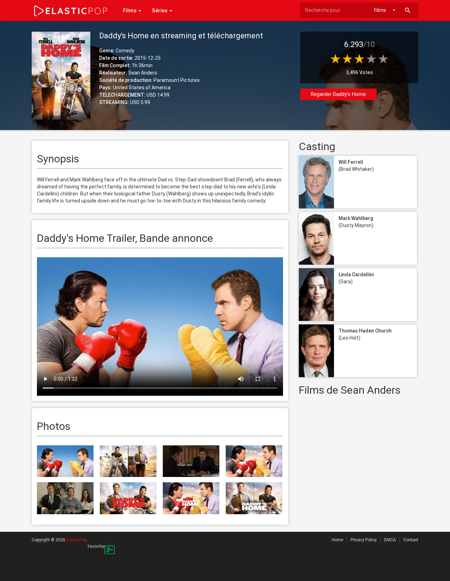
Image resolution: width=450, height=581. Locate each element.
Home (337, 539)
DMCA (390, 539)
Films (130, 10)
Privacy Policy (364, 539)
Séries (160, 10)
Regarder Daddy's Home (338, 94)
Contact (410, 539)
